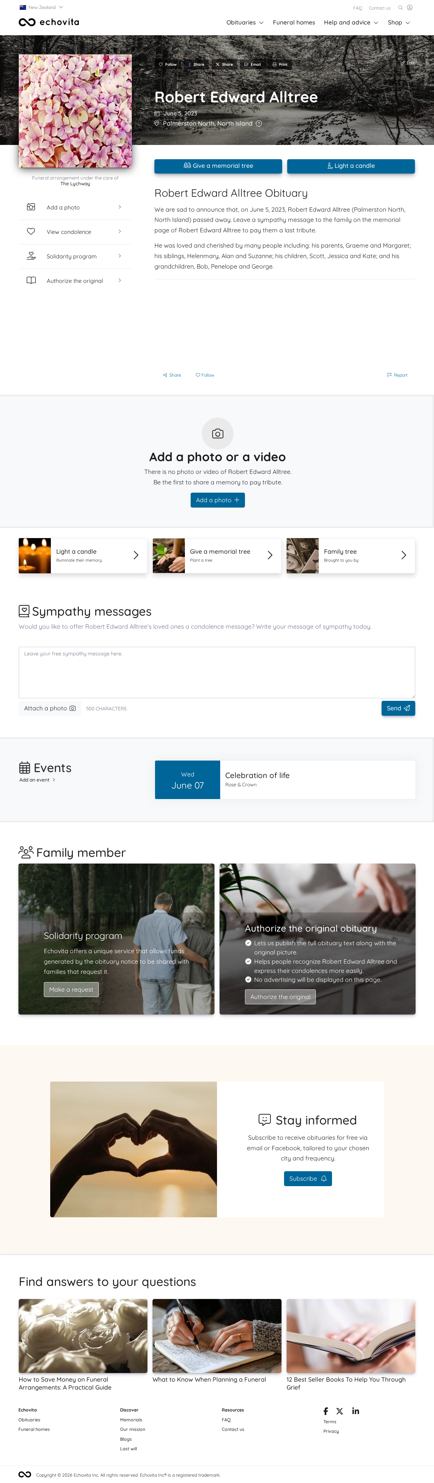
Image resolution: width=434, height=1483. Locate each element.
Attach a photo (45, 708)
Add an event (34, 780)
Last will (128, 1449)
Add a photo (214, 500)
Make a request (71, 989)
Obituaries (241, 22)
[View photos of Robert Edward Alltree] (75, 110)
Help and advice (347, 22)
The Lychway (75, 184)
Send (394, 708)
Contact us (380, 8)
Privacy (331, 1431)
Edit (410, 63)
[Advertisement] (284, 323)
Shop (395, 22)
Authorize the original (280, 997)
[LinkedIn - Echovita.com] (355, 1412)
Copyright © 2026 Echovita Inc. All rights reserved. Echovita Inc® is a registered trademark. (128, 1475)
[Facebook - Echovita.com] (325, 1412)
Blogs (126, 1439)
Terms (329, 1422)
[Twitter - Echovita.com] (339, 1412)
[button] (42, 7)
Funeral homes (294, 22)
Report (401, 375)
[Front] (49, 22)
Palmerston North (188, 123)
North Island (235, 123)
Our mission (132, 1429)
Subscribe (304, 1178)
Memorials (131, 1420)
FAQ (357, 8)
